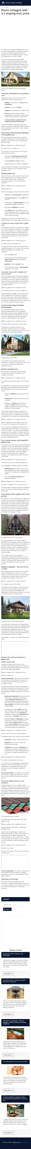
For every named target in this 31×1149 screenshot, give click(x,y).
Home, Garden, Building (13, 3)
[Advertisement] (15, 31)
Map (22, 1142)
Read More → (8, 973)
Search (8, 909)
